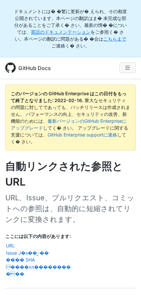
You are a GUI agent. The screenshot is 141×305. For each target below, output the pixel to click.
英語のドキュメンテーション (61, 32)
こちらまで (114, 39)
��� (15, 274)
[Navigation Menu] (127, 68)
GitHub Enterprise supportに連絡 (82, 134)
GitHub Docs (34, 68)
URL (10, 245)
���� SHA (20, 259)
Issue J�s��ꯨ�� (27, 253)
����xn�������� (38, 267)
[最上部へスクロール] (126, 290)
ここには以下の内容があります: (38, 236)
